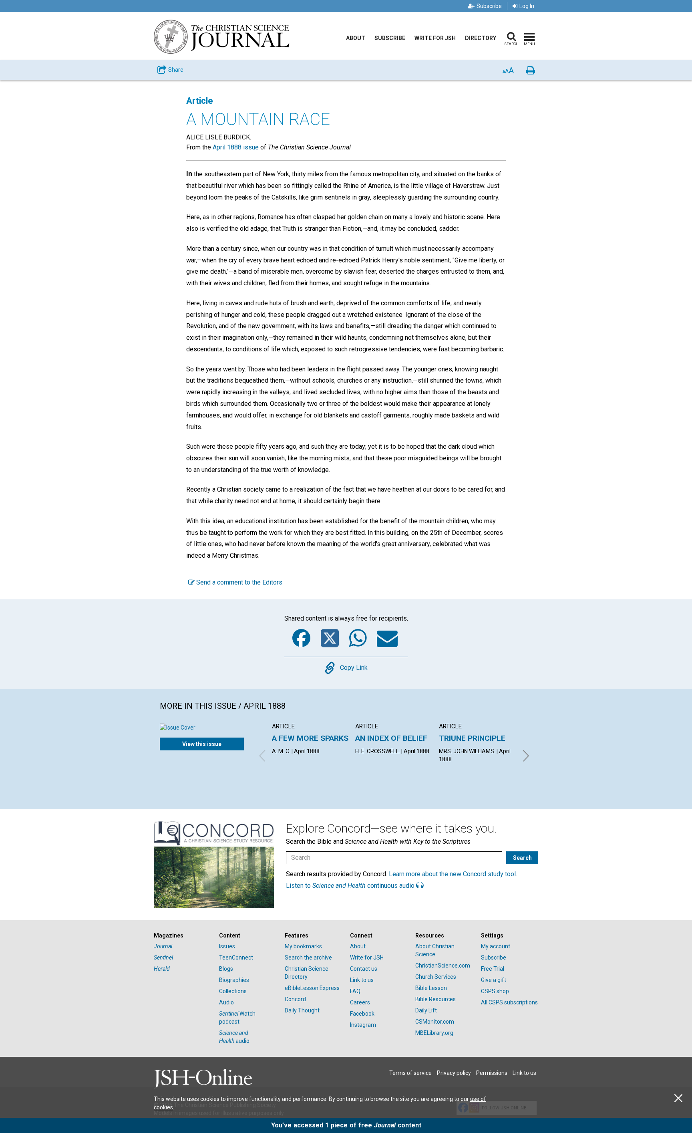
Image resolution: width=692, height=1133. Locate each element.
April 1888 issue (236, 147)
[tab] (182, 935)
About (355, 38)
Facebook (362, 1013)
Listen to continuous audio (351, 885)
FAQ (355, 991)
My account (495, 946)
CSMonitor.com (434, 1021)
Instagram (363, 1025)
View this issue (201, 744)
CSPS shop (495, 991)
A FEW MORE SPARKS (310, 738)
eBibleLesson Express (312, 988)
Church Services (435, 977)
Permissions (491, 1073)
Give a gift (493, 980)
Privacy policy (454, 1073)
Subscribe (489, 6)
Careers (360, 1002)
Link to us (362, 980)
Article (199, 101)
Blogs (226, 969)
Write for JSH (435, 38)
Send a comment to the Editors (238, 582)
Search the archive (308, 957)
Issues (227, 946)
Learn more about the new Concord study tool (452, 874)
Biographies (234, 980)
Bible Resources (435, 999)
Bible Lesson (431, 988)
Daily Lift (426, 1010)
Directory (480, 38)
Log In (526, 6)
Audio (226, 1002)
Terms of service (410, 1073)
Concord (295, 999)
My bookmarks (303, 946)
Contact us (363, 969)
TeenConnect (236, 957)
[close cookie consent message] (678, 1098)
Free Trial (492, 969)
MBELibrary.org (434, 1033)
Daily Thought (302, 1010)
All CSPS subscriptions (509, 1002)
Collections (233, 991)
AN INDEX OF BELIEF (391, 738)
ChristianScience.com (442, 965)
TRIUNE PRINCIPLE (472, 738)
